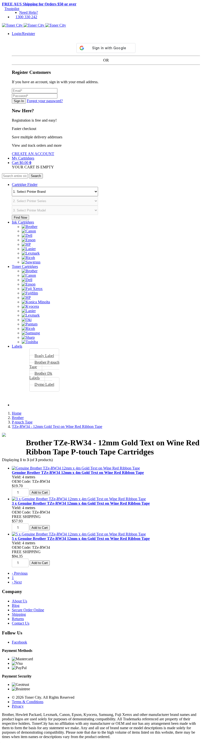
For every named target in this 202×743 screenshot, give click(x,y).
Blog (15, 605)
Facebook (19, 642)
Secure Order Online (28, 610)
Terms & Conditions (27, 702)
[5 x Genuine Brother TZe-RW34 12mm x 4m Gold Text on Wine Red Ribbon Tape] (79, 534)
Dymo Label (44, 384)
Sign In (19, 101)
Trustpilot (11, 9)
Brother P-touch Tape (44, 364)
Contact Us (20, 623)
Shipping (19, 614)
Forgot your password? (45, 101)
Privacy (18, 706)
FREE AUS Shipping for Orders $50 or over (39, 4)
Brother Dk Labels (40, 375)
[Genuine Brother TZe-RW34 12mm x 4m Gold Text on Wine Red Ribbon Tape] (76, 468)
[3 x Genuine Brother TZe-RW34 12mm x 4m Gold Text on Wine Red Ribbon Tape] (79, 499)
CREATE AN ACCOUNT (33, 154)
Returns (18, 619)
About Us (19, 601)
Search (36, 176)
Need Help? (28, 12)
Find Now (20, 217)
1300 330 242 (26, 17)
